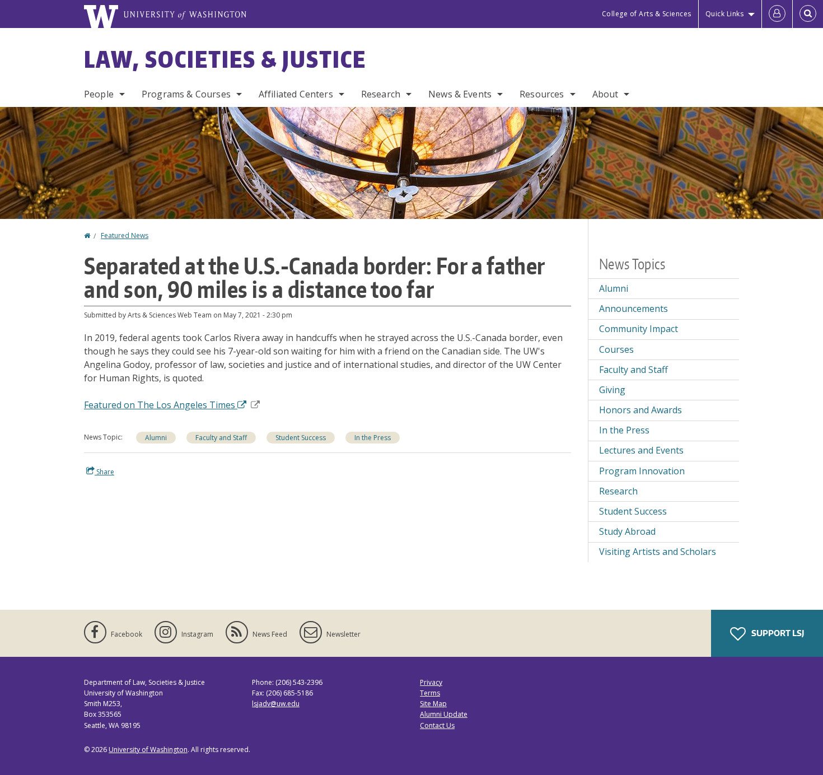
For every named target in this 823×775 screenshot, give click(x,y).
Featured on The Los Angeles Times (160, 405)
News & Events (460, 94)
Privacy (431, 682)
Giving (612, 390)
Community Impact (638, 329)
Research (380, 94)
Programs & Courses (186, 94)
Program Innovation (642, 471)
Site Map (433, 703)
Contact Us (437, 725)
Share (104, 472)
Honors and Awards (640, 410)
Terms (430, 693)
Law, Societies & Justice (225, 59)
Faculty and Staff (221, 437)
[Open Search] (808, 14)
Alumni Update (443, 714)
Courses (616, 349)
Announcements (633, 308)
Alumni (156, 437)
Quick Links (724, 13)
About (605, 94)
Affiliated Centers (296, 94)
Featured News (124, 235)
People (99, 94)
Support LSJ (777, 633)
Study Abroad (627, 531)
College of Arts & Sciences (646, 13)
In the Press (372, 437)
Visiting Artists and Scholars (657, 551)
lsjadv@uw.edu (276, 703)
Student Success (300, 437)
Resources (542, 94)
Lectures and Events (641, 450)
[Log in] (777, 14)
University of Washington (148, 749)
